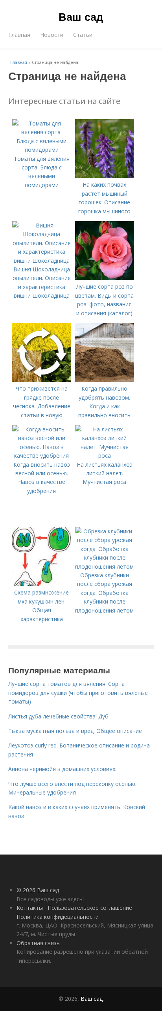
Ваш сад (81, 16)
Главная (19, 34)
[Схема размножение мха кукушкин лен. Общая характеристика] (41, 583)
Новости (51, 34)
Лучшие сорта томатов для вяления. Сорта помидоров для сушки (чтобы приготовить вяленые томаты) (78, 692)
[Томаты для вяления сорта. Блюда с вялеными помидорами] (41, 149)
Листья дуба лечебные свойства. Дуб (58, 716)
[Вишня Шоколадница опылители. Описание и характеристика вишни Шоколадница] (41, 260)
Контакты (30, 907)
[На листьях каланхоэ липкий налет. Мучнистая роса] (104, 455)
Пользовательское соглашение (90, 907)
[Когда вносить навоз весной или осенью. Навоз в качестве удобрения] (41, 455)
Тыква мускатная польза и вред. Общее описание (75, 731)
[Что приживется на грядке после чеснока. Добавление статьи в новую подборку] (41, 380)
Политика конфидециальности (58, 916)
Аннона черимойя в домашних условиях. (62, 769)
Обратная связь (38, 943)
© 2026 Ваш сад (38, 890)
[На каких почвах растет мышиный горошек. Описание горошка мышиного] (104, 176)
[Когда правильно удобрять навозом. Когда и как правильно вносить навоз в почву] (104, 380)
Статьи (82, 34)
